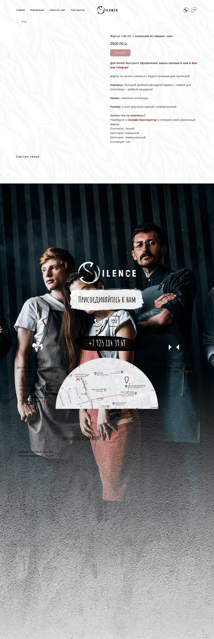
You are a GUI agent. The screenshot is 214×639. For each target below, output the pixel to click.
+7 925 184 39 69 (107, 343)
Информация (37, 10)
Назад (24, 21)
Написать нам (57, 10)
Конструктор (77, 10)
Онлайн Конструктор (142, 119)
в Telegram (185, 371)
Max (194, 63)
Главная (20, 10)
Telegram (122, 67)
